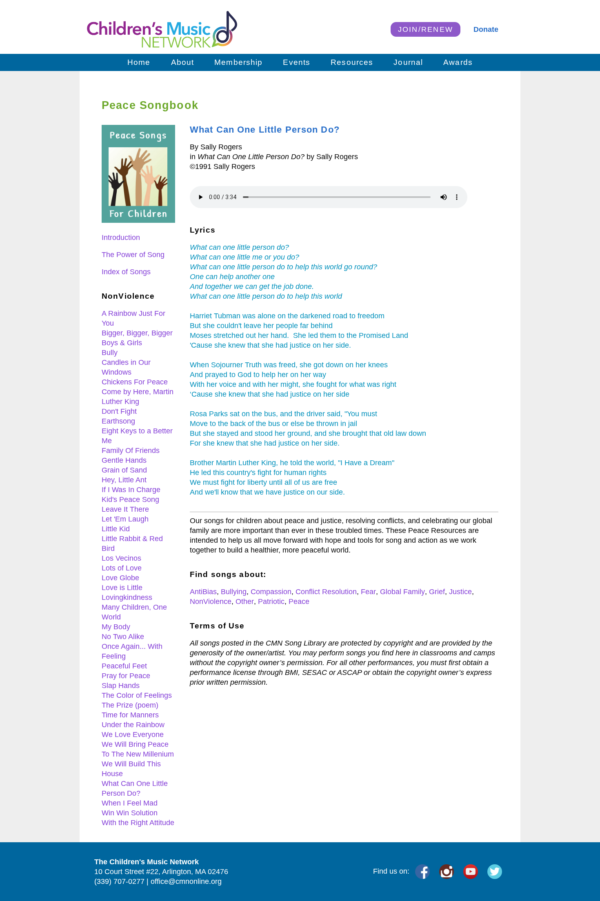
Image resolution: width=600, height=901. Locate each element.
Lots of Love (122, 568)
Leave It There (125, 509)
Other (245, 601)
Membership (238, 62)
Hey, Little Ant (124, 480)
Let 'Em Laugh (125, 519)
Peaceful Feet (124, 666)
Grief (437, 592)
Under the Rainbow (133, 725)
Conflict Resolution (326, 592)
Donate (485, 29)
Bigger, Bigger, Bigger (137, 333)
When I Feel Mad (130, 803)
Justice (460, 592)
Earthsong (118, 421)
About (182, 62)
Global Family (402, 592)
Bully (110, 352)
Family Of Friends (131, 450)
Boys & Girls (122, 343)
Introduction (121, 237)
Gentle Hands (124, 460)
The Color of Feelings (137, 695)
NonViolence (210, 601)
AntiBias (203, 592)
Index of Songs (126, 272)
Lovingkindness (127, 597)
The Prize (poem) (130, 705)
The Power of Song (133, 255)
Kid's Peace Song (130, 499)
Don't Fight (119, 411)
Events (296, 62)
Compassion (271, 592)
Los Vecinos (121, 558)
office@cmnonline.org (186, 881)
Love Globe (120, 578)
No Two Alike (123, 636)
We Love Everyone (133, 734)
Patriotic (271, 601)
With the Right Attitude (138, 823)
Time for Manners (130, 715)
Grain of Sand (124, 470)
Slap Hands (121, 685)
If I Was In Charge (131, 490)
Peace (299, 601)
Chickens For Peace (135, 382)
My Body (116, 627)
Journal (408, 62)
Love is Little (122, 588)
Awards (458, 62)
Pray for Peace (126, 676)
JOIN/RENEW (425, 29)
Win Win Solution (130, 813)
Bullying (234, 592)
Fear (368, 592)
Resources (352, 62)
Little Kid (116, 529)
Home (139, 62)
